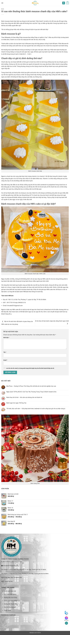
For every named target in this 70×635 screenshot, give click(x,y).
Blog (2, 9)
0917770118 (6, 562)
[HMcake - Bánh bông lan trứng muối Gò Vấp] (35, 3)
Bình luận (6, 337)
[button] (2, 3)
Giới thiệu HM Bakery (10, 594)
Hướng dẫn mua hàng (10, 597)
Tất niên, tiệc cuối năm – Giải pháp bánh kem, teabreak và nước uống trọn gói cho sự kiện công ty (35, 408)
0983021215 (18, 562)
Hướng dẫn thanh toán (11, 604)
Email (5, 360)
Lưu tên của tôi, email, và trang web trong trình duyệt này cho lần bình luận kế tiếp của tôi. (30, 368)
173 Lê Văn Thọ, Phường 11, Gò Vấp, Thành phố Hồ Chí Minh (27, 569)
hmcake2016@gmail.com (10, 565)
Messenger (66, 620)
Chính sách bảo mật (10, 591)
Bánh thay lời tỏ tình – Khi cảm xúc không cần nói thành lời (24, 397)
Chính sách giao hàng (10, 601)
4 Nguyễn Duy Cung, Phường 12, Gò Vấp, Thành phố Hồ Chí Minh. (29, 573)
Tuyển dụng (7, 610)
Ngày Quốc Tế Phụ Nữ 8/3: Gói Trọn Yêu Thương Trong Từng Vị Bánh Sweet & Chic (31, 392)
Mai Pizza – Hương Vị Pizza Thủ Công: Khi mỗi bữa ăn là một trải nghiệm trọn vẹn (31, 386)
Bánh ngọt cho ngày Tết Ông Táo (16, 403)
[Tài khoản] (63, 3)
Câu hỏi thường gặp (10, 607)
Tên (4, 352)
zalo (66, 614)
